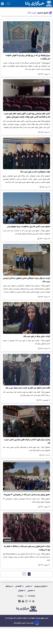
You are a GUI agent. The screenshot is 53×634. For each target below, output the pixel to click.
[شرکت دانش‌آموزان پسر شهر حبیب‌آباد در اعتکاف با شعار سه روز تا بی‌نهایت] (26, 528)
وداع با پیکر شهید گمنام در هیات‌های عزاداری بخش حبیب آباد (27, 441)
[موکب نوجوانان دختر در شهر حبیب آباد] (26, 153)
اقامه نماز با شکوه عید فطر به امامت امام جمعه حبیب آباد (27, 388)
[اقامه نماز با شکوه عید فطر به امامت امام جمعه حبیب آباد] (26, 369)
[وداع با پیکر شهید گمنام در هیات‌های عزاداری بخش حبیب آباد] (26, 421)
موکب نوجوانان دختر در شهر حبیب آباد (35, 172)
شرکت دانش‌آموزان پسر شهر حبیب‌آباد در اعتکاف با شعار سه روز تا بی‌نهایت (27, 548)
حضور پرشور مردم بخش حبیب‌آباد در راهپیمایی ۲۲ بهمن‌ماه (27, 494)
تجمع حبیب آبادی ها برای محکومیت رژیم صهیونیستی (28, 226)
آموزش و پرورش (40, 586)
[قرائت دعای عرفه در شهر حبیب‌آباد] (26, 318)
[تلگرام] (30, 601)
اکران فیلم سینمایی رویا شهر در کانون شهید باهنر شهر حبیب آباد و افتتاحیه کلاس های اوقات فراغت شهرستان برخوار (27, 115)
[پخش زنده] (8, 3)
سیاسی (28, 586)
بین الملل (8, 586)
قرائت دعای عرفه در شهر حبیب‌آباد (36, 336)
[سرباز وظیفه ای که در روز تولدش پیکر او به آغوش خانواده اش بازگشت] (26, 37)
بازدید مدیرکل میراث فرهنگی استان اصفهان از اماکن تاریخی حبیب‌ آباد (26, 280)
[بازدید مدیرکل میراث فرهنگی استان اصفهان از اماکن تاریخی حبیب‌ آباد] (26, 260)
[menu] (2, 3)
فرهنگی (21, 590)
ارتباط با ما (31, 595)
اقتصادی (18, 586)
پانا (37, 618)
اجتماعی (30, 590)
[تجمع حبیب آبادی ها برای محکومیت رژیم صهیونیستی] (26, 208)
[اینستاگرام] (26, 601)
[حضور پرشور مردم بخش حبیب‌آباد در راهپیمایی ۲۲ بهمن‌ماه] (26, 476)
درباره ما (21, 595)
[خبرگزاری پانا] (38, 3)
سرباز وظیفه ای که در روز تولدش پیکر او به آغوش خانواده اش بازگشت (28, 57)
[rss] (33, 601)
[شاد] (23, 601)
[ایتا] (19, 601)
